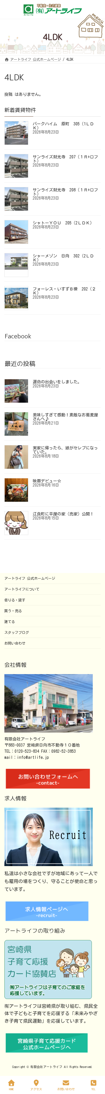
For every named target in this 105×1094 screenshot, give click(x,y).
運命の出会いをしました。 (57, 382)
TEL (93, 1089)
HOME (11, 1089)
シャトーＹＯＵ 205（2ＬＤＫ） (63, 223)
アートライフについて (21, 589)
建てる (9, 621)
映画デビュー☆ (47, 481)
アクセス (36, 1089)
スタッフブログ (16, 632)
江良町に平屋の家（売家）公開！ (63, 514)
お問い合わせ (14, 643)
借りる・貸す (14, 600)
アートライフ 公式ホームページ (29, 578)
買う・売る (13, 610)
